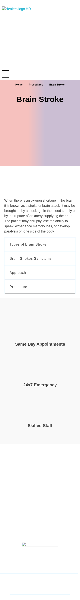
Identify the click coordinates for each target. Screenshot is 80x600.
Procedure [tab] (18, 287)
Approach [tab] (18, 272)
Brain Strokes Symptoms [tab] (31, 258)
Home (19, 84)
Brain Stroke (40, 99)
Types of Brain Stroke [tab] (28, 244)
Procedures (36, 84)
